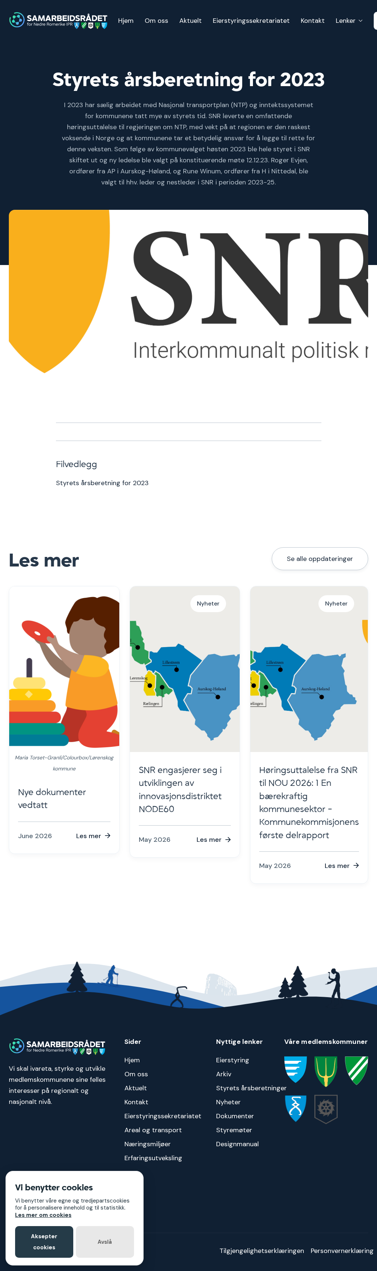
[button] (349, 20)
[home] (58, 20)
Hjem (126, 20)
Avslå (105, 1242)
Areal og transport (153, 1130)
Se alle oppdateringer (320, 558)
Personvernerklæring (342, 1250)
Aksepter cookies (44, 1242)
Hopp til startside (353, 6)
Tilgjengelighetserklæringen (261, 1250)
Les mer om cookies (43, 1215)
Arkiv (223, 1074)
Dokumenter (235, 1116)
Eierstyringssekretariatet (251, 20)
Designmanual (237, 1144)
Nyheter (228, 1102)
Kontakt (313, 20)
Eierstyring (232, 1060)
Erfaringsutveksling (153, 1158)
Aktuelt (190, 20)
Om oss (156, 20)
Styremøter (234, 1130)
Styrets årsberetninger (251, 1088)
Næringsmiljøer (147, 1144)
